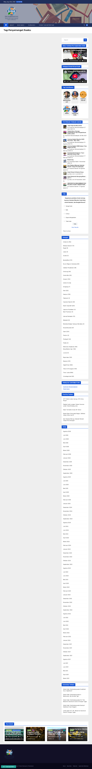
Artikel (65, 242)
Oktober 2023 (67, 560)
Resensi (65, 361)
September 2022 (67, 610)
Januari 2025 (66, 503)
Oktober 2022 (67, 606)
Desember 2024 (67, 507)
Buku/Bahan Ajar (68, 349)
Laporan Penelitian (68, 309)
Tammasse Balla (73, 161)
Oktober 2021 (67, 651)
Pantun (65, 335)
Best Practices (67, 312)
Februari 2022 (67, 636)
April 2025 (66, 492)
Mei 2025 (65, 488)
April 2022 (66, 629)
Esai (64, 290)
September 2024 (68, 518)
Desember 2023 (67, 553)
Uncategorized (67, 376)
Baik (67, 210)
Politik (64, 343)
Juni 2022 (66, 621)
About (12, 25)
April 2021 (66, 674)
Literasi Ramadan (68, 316)
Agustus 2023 (67, 568)
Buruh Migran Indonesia (70, 264)
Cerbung (65, 271)
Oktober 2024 (67, 515)
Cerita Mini (66, 275)
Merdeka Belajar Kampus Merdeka (72, 324)
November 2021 (67, 648)
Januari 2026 (67, 458)
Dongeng (65, 286)
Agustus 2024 (67, 522)
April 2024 (66, 537)
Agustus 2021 (67, 659)
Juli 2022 (65, 617)
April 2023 (66, 583)
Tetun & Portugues (68, 368)
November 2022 (67, 602)
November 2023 (67, 556)
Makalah (65, 320)
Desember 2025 (67, 461)
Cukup (67, 213)
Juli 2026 (65, 435)
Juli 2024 (65, 526)
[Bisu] (82, 60)
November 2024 (67, 511)
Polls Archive (67, 231)
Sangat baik (69, 206)
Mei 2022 (65, 625)
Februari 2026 (67, 454)
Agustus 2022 (67, 613)
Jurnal (65, 353)
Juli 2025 (65, 480)
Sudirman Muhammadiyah (66, 100)
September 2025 (67, 473)
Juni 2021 (65, 667)
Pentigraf (65, 339)
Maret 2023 (66, 587)
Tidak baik (68, 221)
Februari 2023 (67, 591)
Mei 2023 (65, 579)
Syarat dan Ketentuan (46, 25)
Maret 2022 (66, 632)
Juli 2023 (65, 572)
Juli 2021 (65, 663)
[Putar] (65, 60)
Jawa (64, 252)
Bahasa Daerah (67, 245)
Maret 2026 (66, 450)
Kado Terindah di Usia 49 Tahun (72, 409)
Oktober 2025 (67, 469)
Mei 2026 (65, 442)
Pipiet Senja (66, 389)
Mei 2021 (65, 670)
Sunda (65, 255)
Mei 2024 (65, 534)
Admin (67, 113)
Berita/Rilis (66, 260)
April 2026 (66, 446)
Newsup (24, 766)
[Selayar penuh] (85, 60)
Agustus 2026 (67, 431)
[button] (84, 25)
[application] (75, 55)
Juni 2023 (66, 575)
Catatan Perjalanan (68, 267)
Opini (64, 331)
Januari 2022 (66, 640)
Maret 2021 (66, 678)
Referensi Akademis (68, 346)
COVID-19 (66, 283)
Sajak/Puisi (66, 365)
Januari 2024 (67, 549)
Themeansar (30, 766)
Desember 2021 (67, 644)
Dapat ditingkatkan (71, 217)
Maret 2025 (66, 496)
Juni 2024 (66, 530)
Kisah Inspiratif (67, 305)
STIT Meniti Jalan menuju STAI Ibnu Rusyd (13, 734)
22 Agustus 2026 (12, 736)
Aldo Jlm (75, 98)
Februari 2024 (67, 545)
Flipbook (65, 298)
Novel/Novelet (67, 327)
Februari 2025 (67, 499)
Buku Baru (20, 25)
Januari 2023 (66, 594)
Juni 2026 (66, 439)
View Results (75, 227)
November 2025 (67, 465)
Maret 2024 (66, 541)
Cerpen (65, 279)
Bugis (64, 248)
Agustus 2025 (67, 477)
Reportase (66, 357)
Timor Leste (66, 372)
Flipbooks (31, 25)
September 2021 (67, 655)
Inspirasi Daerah (73, 168)
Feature (65, 294)
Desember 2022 (67, 598)
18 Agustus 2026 (33, 736)
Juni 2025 (66, 484)
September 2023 (67, 564)
